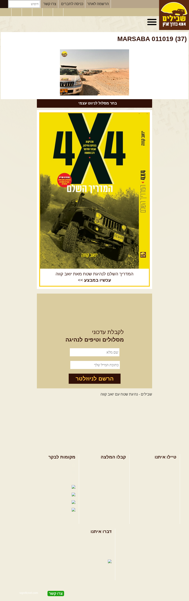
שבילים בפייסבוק (57, 465)
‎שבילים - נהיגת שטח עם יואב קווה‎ (126, 394)
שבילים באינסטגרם (24, 503)
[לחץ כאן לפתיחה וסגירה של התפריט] (152, 22)
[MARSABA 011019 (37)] (94, 72)
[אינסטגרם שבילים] (38, 12)
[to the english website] (5, 11)
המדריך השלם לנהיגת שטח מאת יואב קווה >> (94, 277)
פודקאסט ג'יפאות (30, 495)
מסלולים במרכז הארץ (109, 472)
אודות (107, 539)
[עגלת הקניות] (58, 12)
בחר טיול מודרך (164, 472)
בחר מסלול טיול (164, 465)
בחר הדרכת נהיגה (162, 480)
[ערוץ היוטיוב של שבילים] (48, 12)
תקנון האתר (103, 554)
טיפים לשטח (116, 487)
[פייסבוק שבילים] (27, 12)
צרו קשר (49, 4)
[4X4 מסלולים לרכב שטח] (94, 191)
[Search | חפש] (4, 4)
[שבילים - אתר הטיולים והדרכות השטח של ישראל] (174, 15)
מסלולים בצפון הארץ (110, 465)
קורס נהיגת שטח (163, 487)
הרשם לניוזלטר (95, 378)
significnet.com (28, 593)
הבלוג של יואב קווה (26, 487)
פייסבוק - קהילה (58, 472)
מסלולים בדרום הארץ (109, 480)
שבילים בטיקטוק (57, 514)
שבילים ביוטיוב (59, 480)
